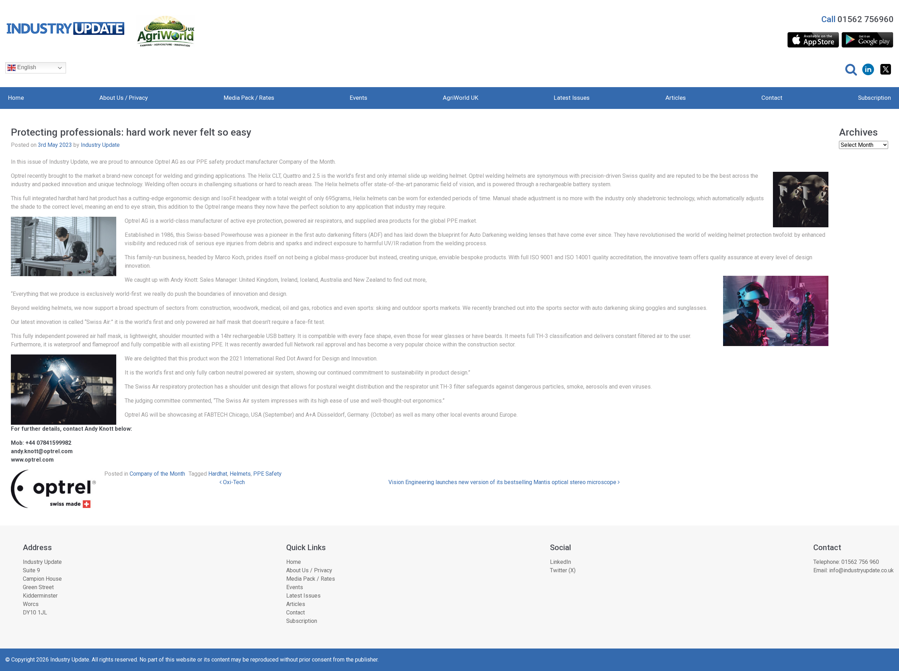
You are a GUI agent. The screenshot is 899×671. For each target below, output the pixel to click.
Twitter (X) (563, 570)
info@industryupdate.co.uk (861, 570)
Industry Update (100, 145)
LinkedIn (560, 562)
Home (16, 97)
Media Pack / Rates (249, 97)
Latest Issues (572, 97)
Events (358, 97)
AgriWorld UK (460, 97)
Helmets (240, 473)
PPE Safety (267, 473)
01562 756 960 (860, 562)
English (26, 67)
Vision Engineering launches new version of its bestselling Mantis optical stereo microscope (503, 482)
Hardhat (217, 473)
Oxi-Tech (233, 482)
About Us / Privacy (123, 97)
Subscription (874, 97)
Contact (771, 97)
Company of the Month (157, 473)
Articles (675, 97)
